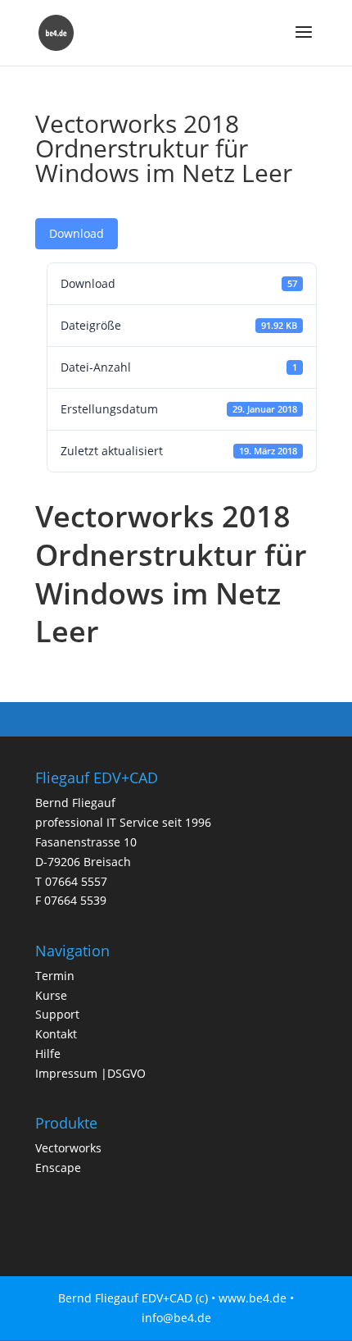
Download (76, 233)
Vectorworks (68, 1148)
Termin (54, 975)
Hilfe (48, 1053)
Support (57, 1014)
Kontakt (56, 1034)
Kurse (51, 995)
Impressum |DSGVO (90, 1073)
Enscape (58, 1167)
